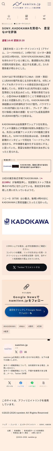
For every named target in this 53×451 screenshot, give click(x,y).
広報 (9, 431)
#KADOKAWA (9, 326)
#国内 (31, 326)
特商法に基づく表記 (20, 433)
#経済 (6, 332)
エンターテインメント (23, 23)
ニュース (14, 424)
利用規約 (17, 431)
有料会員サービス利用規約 (34, 431)
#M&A (22, 326)
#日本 (39, 326)
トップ (4, 424)
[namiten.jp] (26, 5)
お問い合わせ (36, 433)
